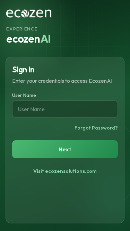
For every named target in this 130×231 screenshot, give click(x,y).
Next (65, 149)
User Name (24, 95)
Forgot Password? (96, 128)
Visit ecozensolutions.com (65, 171)
